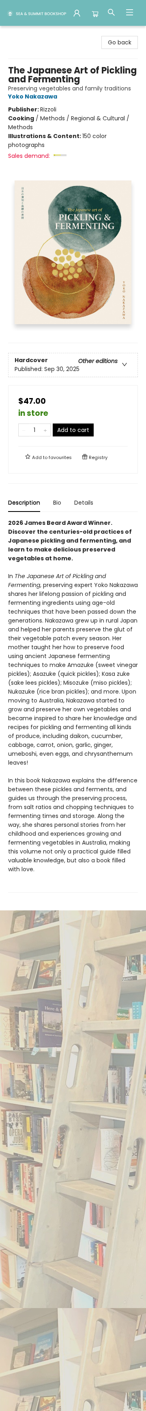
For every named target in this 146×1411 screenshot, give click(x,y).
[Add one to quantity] (45, 430)
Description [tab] (24, 503)
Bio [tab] (57, 503)
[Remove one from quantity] (24, 430)
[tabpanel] (73, 705)
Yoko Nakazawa (32, 96)
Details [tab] (83, 503)
